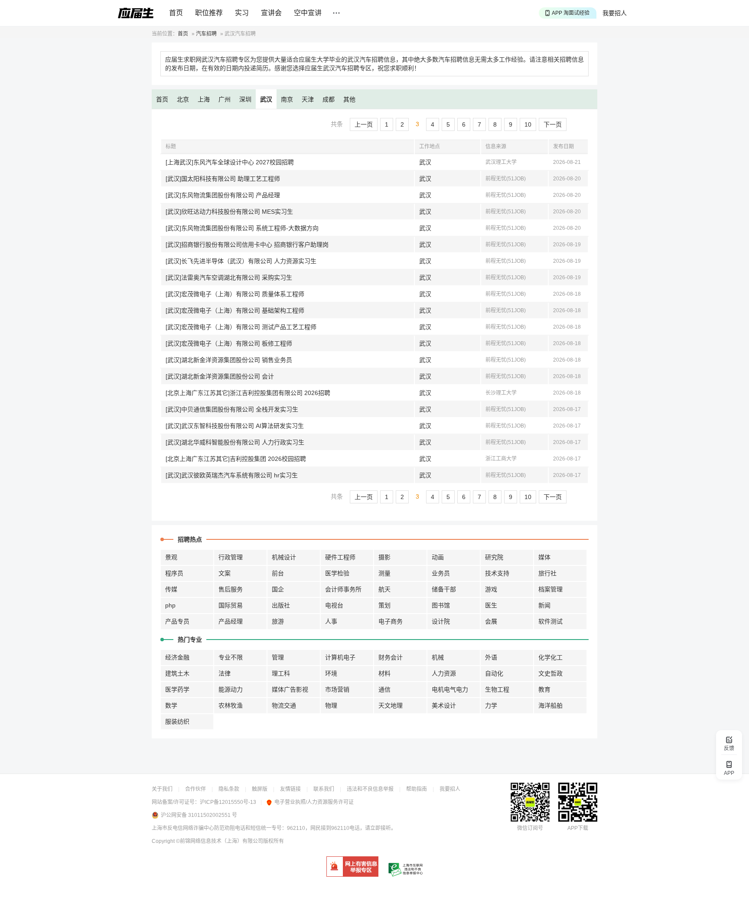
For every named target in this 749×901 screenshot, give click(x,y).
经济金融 (177, 657)
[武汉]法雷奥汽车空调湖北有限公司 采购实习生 (229, 277)
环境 (331, 673)
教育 (544, 689)
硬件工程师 (340, 557)
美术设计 (444, 705)
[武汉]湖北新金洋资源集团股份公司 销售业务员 (229, 359)
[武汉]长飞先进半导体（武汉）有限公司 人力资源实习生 (241, 261)
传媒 (171, 589)
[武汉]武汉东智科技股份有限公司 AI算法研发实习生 (235, 425)
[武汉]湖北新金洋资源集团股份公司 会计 (220, 376)
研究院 (494, 557)
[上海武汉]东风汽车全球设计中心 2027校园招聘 (230, 162)
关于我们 (162, 789)
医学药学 (177, 689)
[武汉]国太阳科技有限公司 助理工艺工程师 (223, 178)
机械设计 (284, 557)
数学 (171, 705)
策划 (384, 605)
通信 (384, 689)
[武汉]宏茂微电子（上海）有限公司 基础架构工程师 (235, 310)
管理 (278, 657)
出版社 (281, 605)
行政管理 (230, 557)
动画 (438, 557)
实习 (242, 12)
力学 (491, 705)
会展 (491, 621)
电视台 (334, 605)
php (170, 605)
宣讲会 (271, 12)
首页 (176, 12)
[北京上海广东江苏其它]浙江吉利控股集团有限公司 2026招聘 (248, 392)
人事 (331, 621)
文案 (224, 573)
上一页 (364, 124)
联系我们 (323, 789)
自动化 (494, 673)
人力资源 (444, 673)
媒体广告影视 (290, 689)
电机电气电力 (450, 689)
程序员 (174, 573)
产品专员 (177, 621)
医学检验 (337, 573)
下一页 (553, 124)
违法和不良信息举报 (370, 789)
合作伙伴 (195, 789)
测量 (384, 573)
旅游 (278, 621)
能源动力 (230, 689)
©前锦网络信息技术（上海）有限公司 (219, 841)
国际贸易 (230, 605)
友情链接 (290, 789)
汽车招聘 (206, 34)
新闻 (544, 605)
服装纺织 (177, 721)
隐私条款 (228, 789)
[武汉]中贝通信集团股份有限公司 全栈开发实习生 (232, 409)
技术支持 (497, 573)
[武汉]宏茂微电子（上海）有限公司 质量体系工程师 (235, 294)
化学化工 (550, 657)
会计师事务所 (343, 589)
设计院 (441, 621)
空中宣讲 (308, 12)
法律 (224, 673)
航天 (384, 589)
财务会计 (390, 657)
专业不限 (230, 657)
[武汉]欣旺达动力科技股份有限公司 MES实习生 (229, 211)
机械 (438, 657)
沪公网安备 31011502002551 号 (199, 815)
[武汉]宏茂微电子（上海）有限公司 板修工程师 (229, 343)
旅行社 (547, 573)
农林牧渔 (230, 705)
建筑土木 (177, 673)
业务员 (441, 573)
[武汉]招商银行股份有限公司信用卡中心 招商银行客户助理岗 (247, 244)
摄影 (384, 557)
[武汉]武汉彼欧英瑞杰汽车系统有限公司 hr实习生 (232, 475)
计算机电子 (340, 657)
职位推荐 (209, 12)
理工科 (281, 673)
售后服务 (230, 589)
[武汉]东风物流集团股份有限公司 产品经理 (223, 195)
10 (527, 124)
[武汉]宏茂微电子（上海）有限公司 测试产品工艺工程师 (241, 326)
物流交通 (284, 705)
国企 (278, 589)
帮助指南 (416, 789)
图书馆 (441, 605)
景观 (171, 557)
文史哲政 (550, 673)
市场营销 (337, 689)
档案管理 (550, 589)
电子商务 (390, 621)
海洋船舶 (550, 705)
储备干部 (444, 589)
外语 (491, 657)
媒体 (544, 557)
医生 (491, 605)
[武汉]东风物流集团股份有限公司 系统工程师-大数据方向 (242, 228)
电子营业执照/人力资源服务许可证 (314, 802)
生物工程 (497, 689)
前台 (278, 573)
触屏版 (259, 789)
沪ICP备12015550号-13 (228, 802)
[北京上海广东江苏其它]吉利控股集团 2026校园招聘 (236, 458)
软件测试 (550, 621)
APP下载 (577, 828)
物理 (331, 705)
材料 (384, 673)
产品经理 (230, 621)
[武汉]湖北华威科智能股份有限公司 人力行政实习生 (235, 442)
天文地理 (390, 705)
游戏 (491, 589)
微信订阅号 (530, 828)
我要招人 (614, 13)
